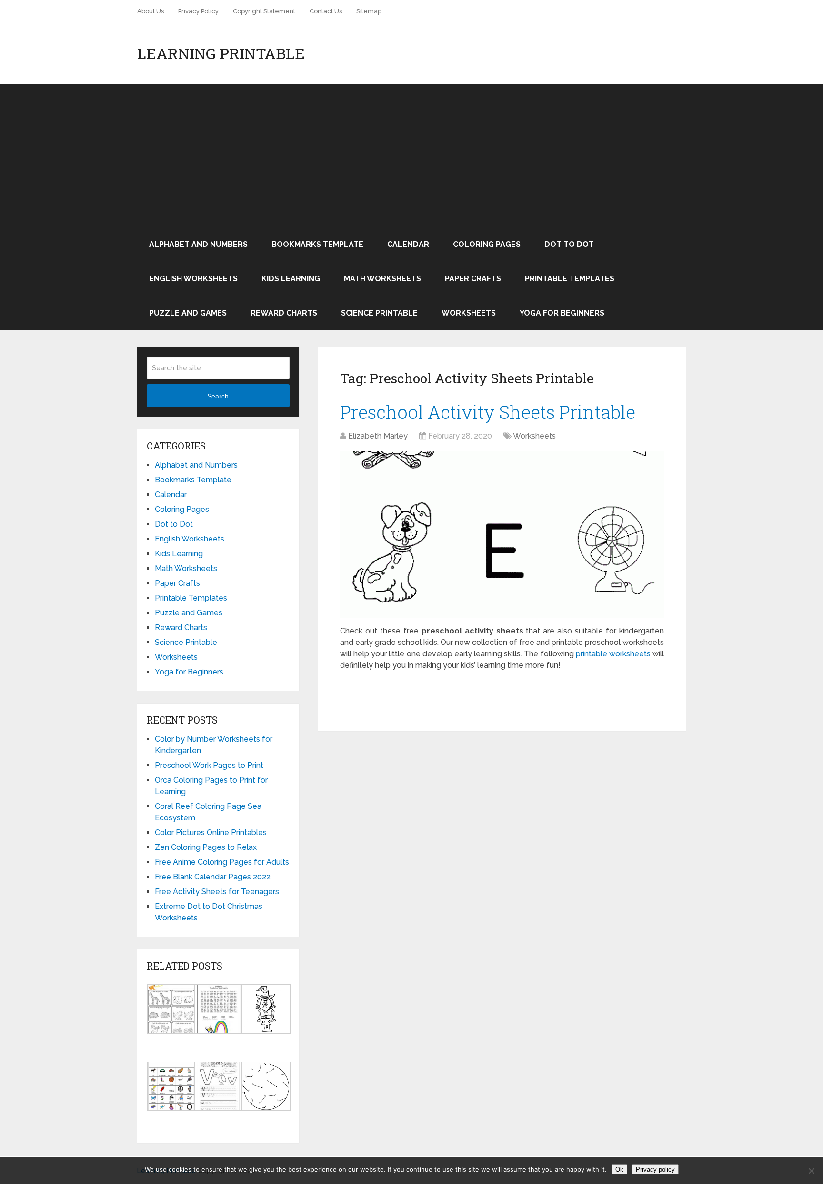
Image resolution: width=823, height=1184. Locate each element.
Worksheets (469, 312)
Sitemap (368, 11)
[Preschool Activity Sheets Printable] (502, 534)
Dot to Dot (569, 244)
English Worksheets (193, 278)
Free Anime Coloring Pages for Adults (222, 862)
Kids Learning (290, 278)
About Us (150, 11)
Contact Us (326, 11)
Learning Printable (221, 53)
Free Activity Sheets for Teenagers (217, 891)
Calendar (408, 244)
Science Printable (379, 312)
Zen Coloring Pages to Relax (206, 847)
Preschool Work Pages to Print (209, 765)
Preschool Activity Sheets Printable (487, 412)
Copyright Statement (264, 11)
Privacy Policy (198, 11)
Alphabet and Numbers (198, 244)
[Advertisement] (411, 156)
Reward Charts (284, 312)
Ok (619, 1169)
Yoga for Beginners (562, 312)
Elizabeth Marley (378, 435)
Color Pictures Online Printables (211, 832)
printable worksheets (613, 653)
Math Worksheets (382, 278)
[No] (811, 1170)
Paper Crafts (473, 278)
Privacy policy (655, 1169)
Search (218, 396)
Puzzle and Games (188, 312)
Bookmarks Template (317, 244)
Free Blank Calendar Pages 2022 (213, 876)
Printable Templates (569, 278)
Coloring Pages (487, 244)
